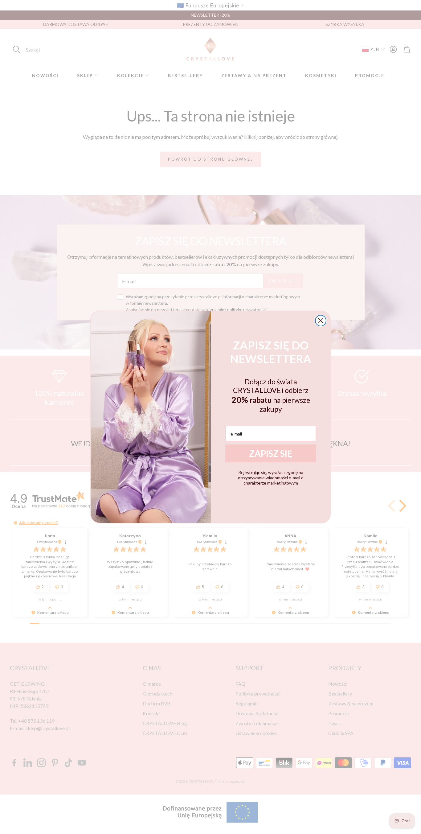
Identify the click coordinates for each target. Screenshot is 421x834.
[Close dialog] (320, 320)
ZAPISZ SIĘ (270, 453)
